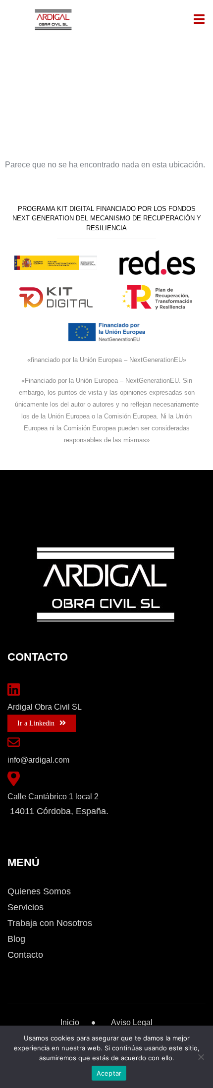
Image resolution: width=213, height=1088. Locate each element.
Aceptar (109, 1073)
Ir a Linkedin (35, 723)
